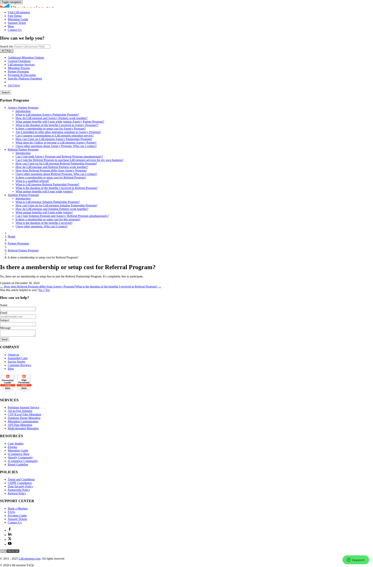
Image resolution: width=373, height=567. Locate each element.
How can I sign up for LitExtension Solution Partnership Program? (56, 205)
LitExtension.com (29, 558)
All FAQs (14, 85)
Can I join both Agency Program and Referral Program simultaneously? (59, 156)
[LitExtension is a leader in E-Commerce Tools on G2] (8, 392)
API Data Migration (20, 425)
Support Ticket (17, 22)
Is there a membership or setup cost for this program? (48, 219)
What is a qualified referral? (32, 181)
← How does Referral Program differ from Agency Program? (37, 286)
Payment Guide (17, 515)
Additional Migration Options (26, 57)
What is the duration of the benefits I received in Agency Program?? (57, 125)
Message (5, 327)
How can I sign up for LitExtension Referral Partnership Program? (56, 163)
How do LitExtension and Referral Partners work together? (52, 167)
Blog (11, 26)
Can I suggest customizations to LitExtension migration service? (55, 135)
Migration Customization (23, 421)
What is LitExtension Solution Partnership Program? (48, 202)
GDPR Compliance (20, 483)
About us (13, 354)
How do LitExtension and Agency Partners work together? (52, 118)
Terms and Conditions (21, 479)
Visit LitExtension (19, 12)
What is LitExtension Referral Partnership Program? (47, 184)
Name (3, 305)
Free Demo (15, 15)
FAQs (11, 512)
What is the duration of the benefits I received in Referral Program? (57, 188)
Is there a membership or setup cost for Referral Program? (51, 177)
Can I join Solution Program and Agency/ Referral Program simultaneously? (62, 216)
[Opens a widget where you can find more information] (355, 560)
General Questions (19, 61)
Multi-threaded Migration (23, 428)
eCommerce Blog (18, 454)
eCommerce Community (23, 461)
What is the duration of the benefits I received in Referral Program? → (118, 286)
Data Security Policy (20, 486)
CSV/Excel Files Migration (24, 414)
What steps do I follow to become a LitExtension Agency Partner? (56, 142)
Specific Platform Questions (25, 78)
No (41, 290)
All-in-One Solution (20, 411)
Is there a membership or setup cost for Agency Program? (51, 128)
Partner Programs (18, 71)
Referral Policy (17, 493)
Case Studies (16, 443)
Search (6, 92)
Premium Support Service (23, 407)
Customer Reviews (19, 365)
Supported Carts (18, 358)
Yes (47, 290)
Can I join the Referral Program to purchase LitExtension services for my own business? (70, 160)
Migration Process (19, 68)
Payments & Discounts (22, 75)
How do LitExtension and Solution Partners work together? (52, 209)
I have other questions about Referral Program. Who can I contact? (56, 174)
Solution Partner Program (23, 195)
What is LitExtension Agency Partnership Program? (47, 114)
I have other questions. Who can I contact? (42, 226)
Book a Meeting (18, 508)
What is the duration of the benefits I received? (44, 223)
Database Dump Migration (24, 418)
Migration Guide (18, 19)
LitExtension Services (21, 64)
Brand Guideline (18, 464)
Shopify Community (20, 457)
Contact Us (15, 29)
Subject (4, 320)
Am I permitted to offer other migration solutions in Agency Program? (58, 132)
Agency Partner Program (23, 107)
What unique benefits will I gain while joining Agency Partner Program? (60, 121)
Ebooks (12, 447)
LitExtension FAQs (186, 6)
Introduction (23, 111)
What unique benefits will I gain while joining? (44, 191)
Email (3, 312)
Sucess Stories (16, 361)
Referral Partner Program (23, 149)
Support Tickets (17, 519)
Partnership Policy (19, 490)
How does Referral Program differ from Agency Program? (51, 170)
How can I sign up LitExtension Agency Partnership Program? (54, 139)
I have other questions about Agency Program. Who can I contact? (56, 146)
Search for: (6, 46)
